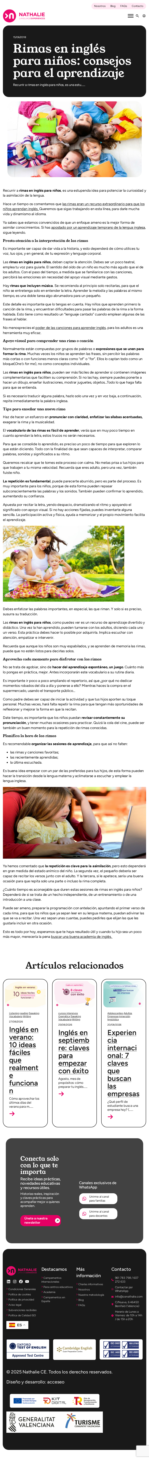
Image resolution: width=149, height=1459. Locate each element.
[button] (12, 1114)
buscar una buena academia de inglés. (81, 936)
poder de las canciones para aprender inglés (70, 327)
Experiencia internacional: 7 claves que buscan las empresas (123, 1063)
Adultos (128, 1013)
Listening (14, 1013)
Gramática (64, 1016)
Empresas (112, 1016)
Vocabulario (15, 1016)
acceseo (56, 1382)
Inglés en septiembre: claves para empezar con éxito (73, 1051)
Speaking (34, 1013)
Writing (27, 1016)
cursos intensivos (68, 1013)
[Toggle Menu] (131, 16)
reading (24, 1013)
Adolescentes (115, 1013)
